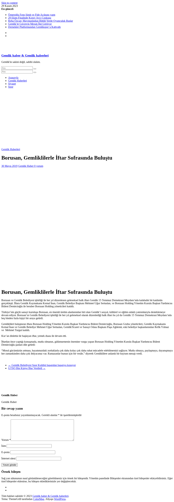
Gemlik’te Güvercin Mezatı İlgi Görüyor (30, 23)
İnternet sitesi (8, 458)
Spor (10, 86)
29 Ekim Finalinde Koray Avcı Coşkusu (29, 17)
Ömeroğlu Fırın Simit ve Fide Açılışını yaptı (31, 14)
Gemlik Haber (26, 166)
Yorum (6, 439)
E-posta (5, 452)
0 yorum (38, 166)
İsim (3, 445)
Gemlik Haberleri (17, 80)
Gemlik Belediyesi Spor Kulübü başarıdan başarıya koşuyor (42, 365)
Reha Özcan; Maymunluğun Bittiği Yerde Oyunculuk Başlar (40, 20)
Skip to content (9, 2)
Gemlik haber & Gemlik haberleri (25, 55)
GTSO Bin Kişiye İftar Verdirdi (27, 368)
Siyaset (12, 83)
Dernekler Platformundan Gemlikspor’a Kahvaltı (34, 26)
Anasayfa (13, 77)
